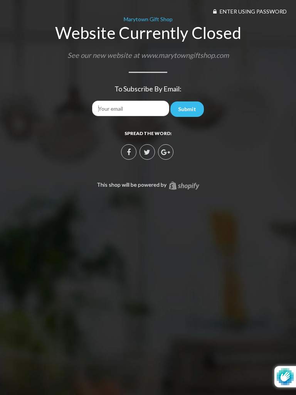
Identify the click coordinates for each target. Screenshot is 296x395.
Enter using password (253, 11)
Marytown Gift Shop (148, 19)
